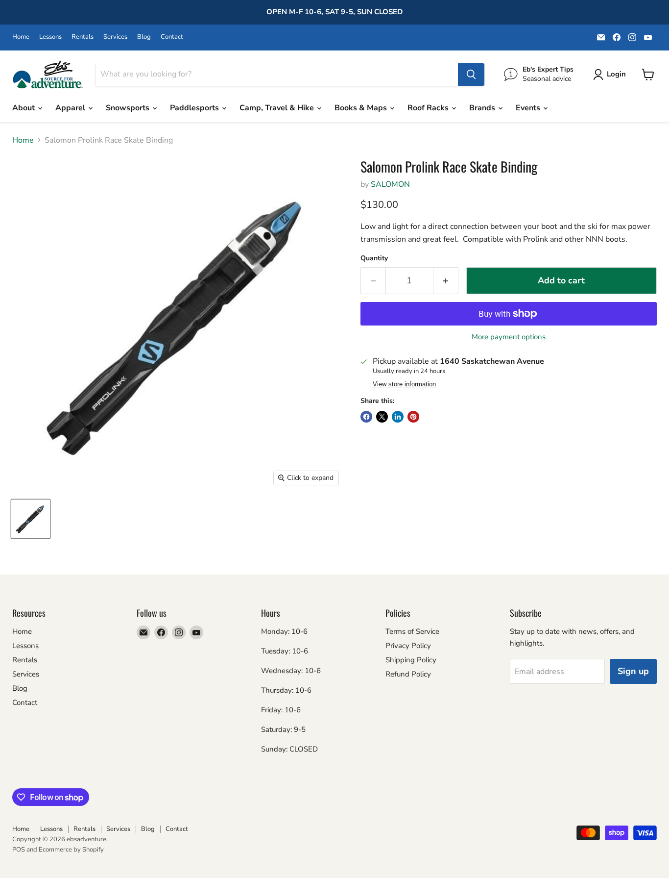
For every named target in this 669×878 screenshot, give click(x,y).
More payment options (509, 337)
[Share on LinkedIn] (398, 417)
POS (18, 849)
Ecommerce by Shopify (71, 849)
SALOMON (390, 184)
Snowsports (128, 107)
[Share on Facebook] (366, 417)
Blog (144, 37)
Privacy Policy (408, 646)
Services (115, 37)
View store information (404, 384)
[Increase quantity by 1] (445, 280)
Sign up (633, 671)
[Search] (471, 74)
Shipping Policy (410, 660)
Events (529, 107)
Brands (483, 107)
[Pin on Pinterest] (413, 417)
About (24, 107)
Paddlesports (195, 107)
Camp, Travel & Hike (277, 107)
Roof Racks (429, 107)
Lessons (50, 37)
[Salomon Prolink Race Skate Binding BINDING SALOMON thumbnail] (30, 519)
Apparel (71, 107)
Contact (172, 37)
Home (20, 37)
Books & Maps (361, 107)
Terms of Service (412, 631)
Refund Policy (408, 674)
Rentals (83, 37)
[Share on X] (382, 417)
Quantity (374, 258)
